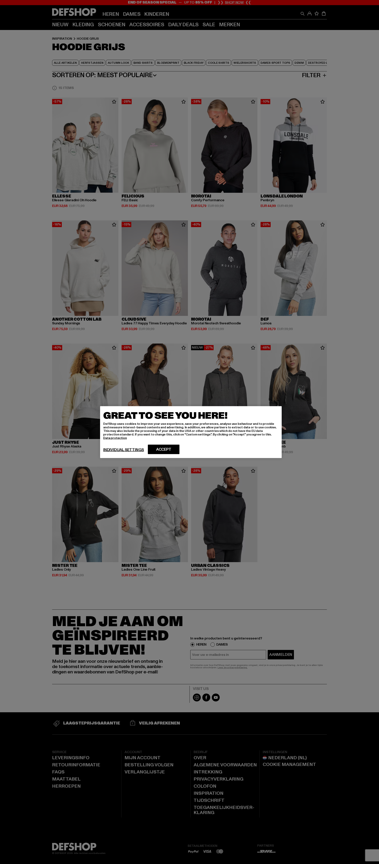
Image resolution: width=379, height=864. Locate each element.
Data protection (115, 438)
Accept (163, 449)
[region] (191, 432)
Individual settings (123, 449)
